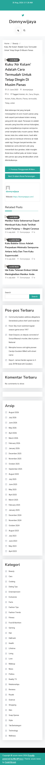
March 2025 (13, 500)
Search (8, 292)
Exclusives (13, 597)
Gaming (12, 628)
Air (27, 94)
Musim (19, 99)
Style (11, 720)
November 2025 (15, 459)
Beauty (11, 571)
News (11, 669)
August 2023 (14, 531)
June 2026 (13, 423)
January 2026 (14, 448)
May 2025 (12, 490)
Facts (11, 602)
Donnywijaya (22, 22)
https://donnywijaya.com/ (23, 197)
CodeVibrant (10, 762)
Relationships (14, 684)
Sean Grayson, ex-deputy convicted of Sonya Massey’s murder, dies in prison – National (24, 338)
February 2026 (14, 443)
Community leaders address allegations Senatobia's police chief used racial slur (24, 319)
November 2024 (15, 520)
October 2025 (14, 464)
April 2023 (13, 551)
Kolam (7, 99)
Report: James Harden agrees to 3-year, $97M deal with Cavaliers (22, 362)
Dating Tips (13, 587)
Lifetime (12, 648)
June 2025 (13, 484)
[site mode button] (18, 30)
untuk (12, 103)
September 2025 (15, 469)
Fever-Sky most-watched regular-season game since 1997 (22, 328)
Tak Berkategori (15, 725)
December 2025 (15, 454)
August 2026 (14, 412)
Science (12, 700)
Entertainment (14, 592)
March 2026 (13, 438)
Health (11, 643)
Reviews (12, 690)
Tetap (7, 103)
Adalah (22, 94)
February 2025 (14, 505)
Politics (11, 674)
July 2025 (12, 479)
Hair (10, 633)
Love (10, 659)
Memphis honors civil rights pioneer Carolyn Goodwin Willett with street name (22, 351)
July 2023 (12, 536)
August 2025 (14, 474)
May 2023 (12, 546)
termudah (33, 99)
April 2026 (13, 433)
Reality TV (13, 679)
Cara (31, 94)
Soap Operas (14, 715)
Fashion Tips (14, 607)
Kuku (13, 99)
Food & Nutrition (15, 623)
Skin (10, 710)
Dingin (36, 94)
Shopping (12, 705)
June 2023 (13, 541)
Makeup (12, 664)
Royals (11, 695)
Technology (13, 731)
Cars (10, 576)
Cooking (12, 582)
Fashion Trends (15, 612)
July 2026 (12, 418)
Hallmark (12, 638)
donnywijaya (28, 90)
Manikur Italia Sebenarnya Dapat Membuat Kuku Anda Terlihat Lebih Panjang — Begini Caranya (22, 224)
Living (11, 654)
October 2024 (14, 526)
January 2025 (14, 510)
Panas (25, 99)
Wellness (12, 736)
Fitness (11, 618)
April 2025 (13, 495)
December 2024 (15, 515)
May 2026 (12, 428)
